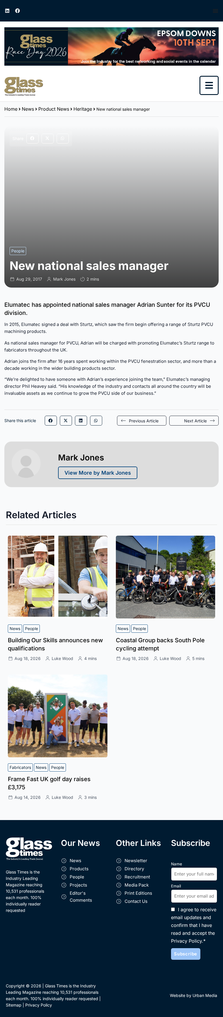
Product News (53, 109)
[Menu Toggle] (216, 11)
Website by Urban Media (193, 995)
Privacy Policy (38, 1004)
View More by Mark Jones (97, 473)
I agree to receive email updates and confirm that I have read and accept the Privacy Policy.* (194, 925)
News (28, 109)
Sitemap (13, 1004)
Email (176, 886)
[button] (32, 139)
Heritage (82, 109)
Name (176, 864)
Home (10, 109)
